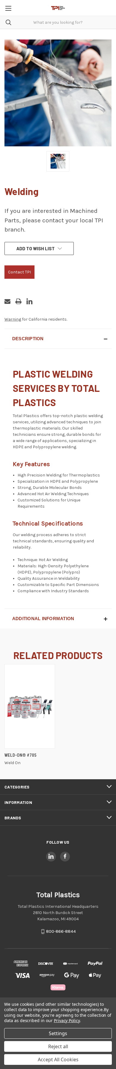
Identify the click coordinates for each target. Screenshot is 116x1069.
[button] (58, 339)
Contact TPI (19, 272)
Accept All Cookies (58, 1059)
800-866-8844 (61, 931)
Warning (12, 319)
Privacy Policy (67, 1020)
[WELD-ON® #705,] (30, 706)
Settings (58, 1033)
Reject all (58, 1046)
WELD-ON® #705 (20, 755)
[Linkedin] (29, 301)
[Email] (7, 301)
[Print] (18, 301)
